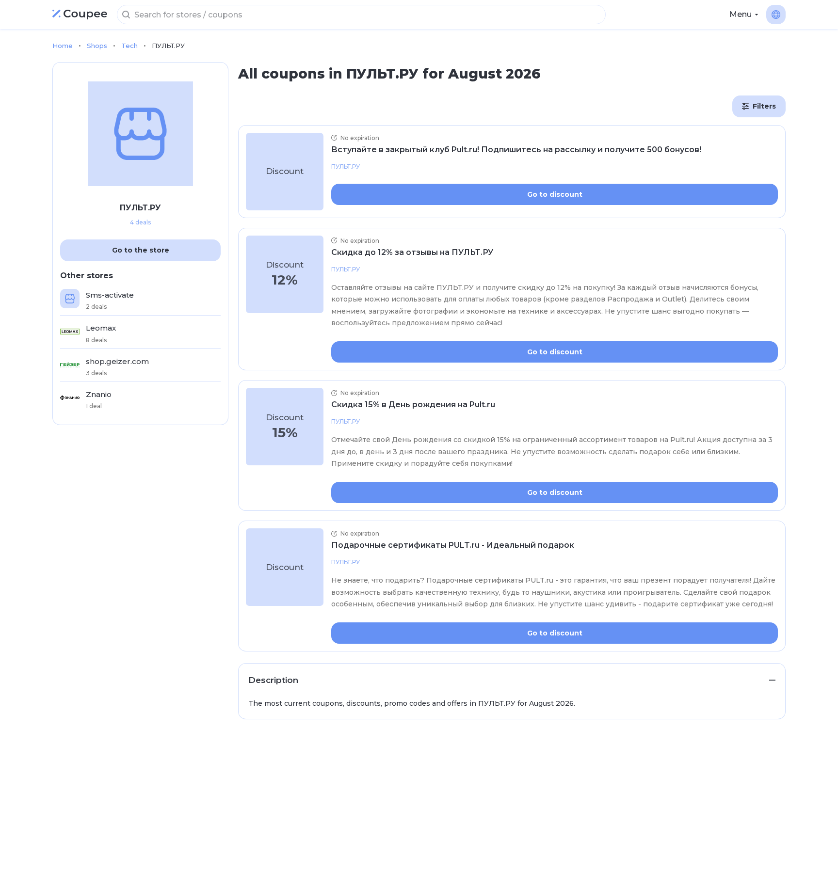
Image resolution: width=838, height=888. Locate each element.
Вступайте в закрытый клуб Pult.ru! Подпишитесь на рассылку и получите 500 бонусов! (516, 149)
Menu (740, 14)
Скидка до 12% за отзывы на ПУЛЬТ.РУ (412, 252)
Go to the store (140, 250)
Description (273, 680)
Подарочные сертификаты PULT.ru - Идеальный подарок (452, 545)
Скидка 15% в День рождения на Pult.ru (413, 404)
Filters (764, 106)
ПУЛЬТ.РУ (345, 166)
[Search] (126, 14)
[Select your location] (776, 14)
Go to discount (554, 194)
